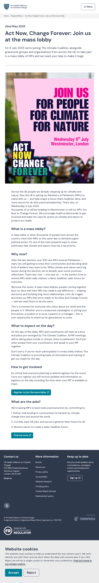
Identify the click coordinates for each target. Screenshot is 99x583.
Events (39, 462)
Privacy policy (42, 472)
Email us (8, 478)
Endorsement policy (45, 496)
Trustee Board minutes (46, 491)
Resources (40, 467)
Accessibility (41, 477)
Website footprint (44, 482)
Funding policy (42, 487)
